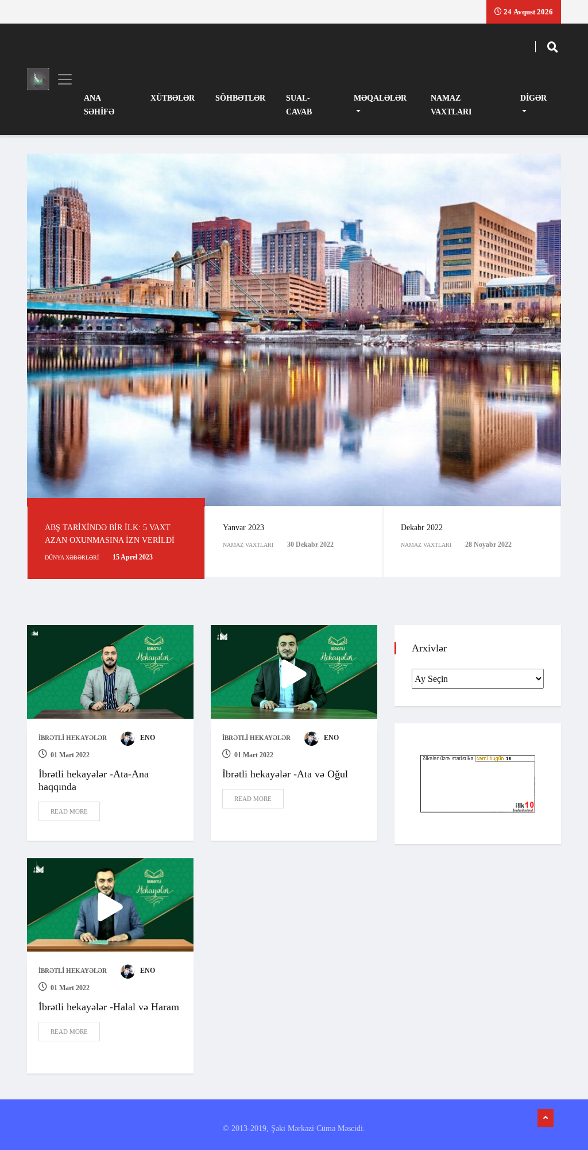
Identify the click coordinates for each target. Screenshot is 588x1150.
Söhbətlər (240, 98)
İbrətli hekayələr (72, 737)
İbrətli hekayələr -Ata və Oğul (285, 774)
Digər (533, 98)
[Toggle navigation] (61, 79)
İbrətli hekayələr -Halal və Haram (108, 1007)
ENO (146, 738)
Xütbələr (172, 98)
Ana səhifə (99, 105)
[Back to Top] (545, 1118)
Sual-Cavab (299, 105)
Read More (69, 811)
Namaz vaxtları (451, 105)
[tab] (116, 543)
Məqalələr (380, 98)
